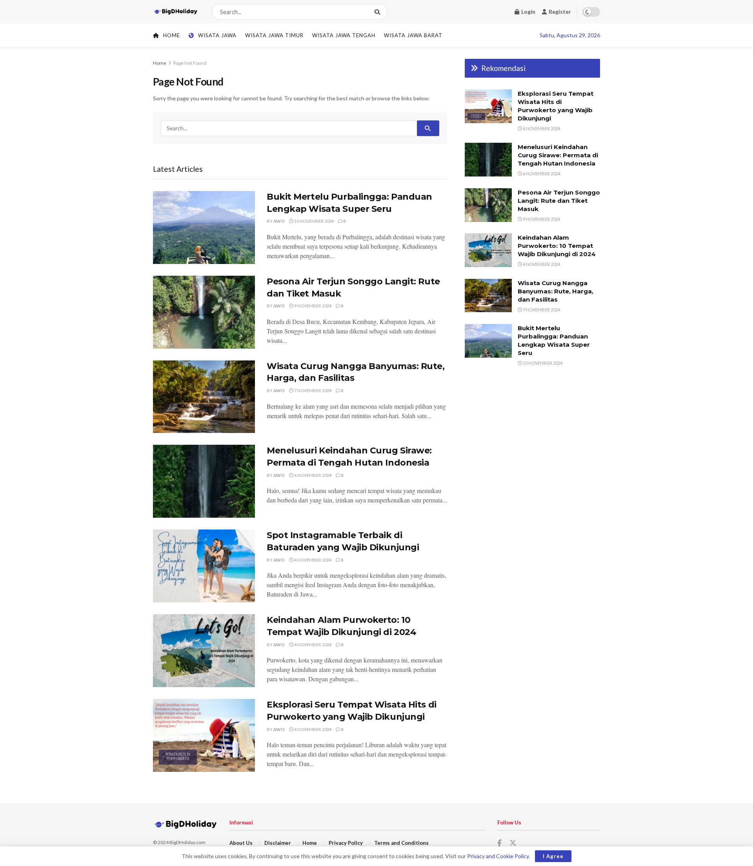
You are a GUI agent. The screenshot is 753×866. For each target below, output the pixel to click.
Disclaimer (277, 843)
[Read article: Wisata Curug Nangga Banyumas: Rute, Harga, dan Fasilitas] (204, 396)
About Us (241, 843)
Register (559, 11)
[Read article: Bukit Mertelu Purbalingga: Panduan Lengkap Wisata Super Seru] (204, 227)
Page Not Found (190, 63)
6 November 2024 (312, 475)
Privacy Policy (346, 843)
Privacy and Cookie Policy (498, 856)
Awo (279, 221)
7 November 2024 (312, 390)
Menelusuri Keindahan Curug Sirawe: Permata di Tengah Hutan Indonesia (558, 155)
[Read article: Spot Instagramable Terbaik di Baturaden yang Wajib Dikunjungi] (204, 565)
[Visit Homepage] (175, 12)
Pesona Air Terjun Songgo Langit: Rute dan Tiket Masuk (559, 201)
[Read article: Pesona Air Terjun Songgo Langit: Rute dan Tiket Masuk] (204, 312)
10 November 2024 (313, 221)
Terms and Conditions (401, 843)
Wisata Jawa (217, 35)
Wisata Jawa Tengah (343, 35)
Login (527, 11)
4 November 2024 (312, 559)
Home (171, 35)
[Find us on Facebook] (499, 843)
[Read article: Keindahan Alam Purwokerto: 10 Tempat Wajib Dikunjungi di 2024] (204, 650)
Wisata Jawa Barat (413, 35)
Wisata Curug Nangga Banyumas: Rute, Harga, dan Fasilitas (555, 291)
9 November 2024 (312, 305)
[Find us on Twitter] (513, 843)
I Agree (553, 856)
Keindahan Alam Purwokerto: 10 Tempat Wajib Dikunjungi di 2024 (557, 246)
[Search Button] (379, 12)
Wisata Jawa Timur (274, 35)
